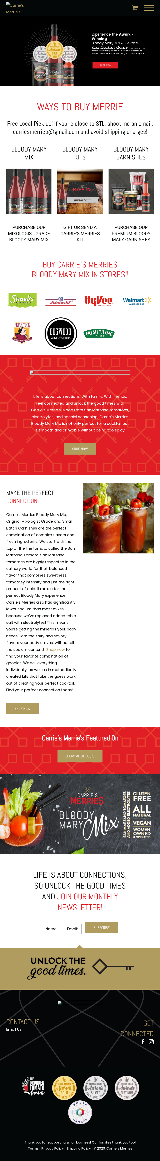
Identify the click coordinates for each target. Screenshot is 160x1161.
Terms (33, 1148)
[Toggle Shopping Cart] (135, 8)
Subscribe (102, 927)
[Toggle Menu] (149, 8)
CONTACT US (23, 1021)
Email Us (14, 1029)
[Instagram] (151, 1041)
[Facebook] (142, 1041)
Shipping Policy (78, 1148)
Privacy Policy (52, 1148)
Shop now (56, 649)
